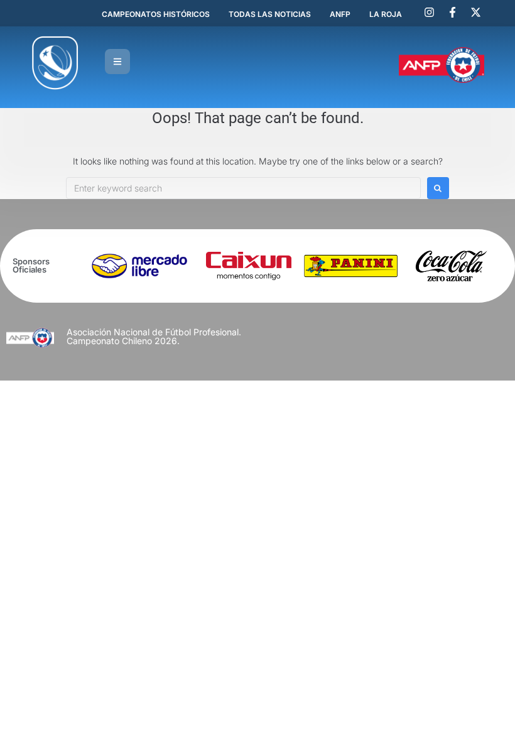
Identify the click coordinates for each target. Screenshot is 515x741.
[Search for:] (243, 188)
